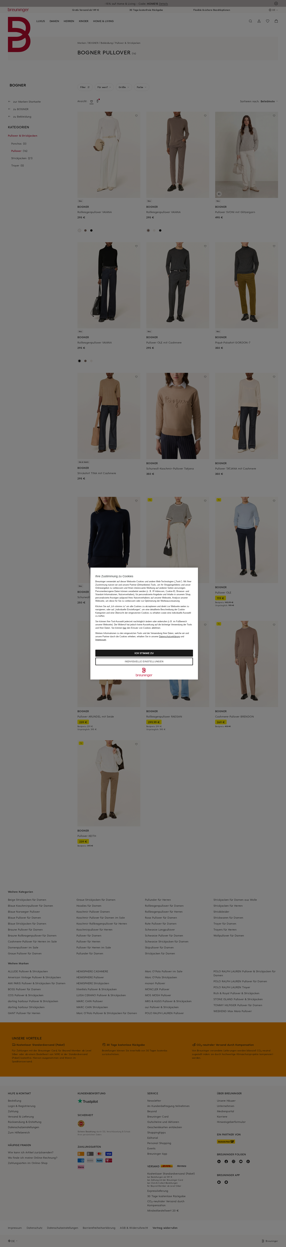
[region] (144, 624)
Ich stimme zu (144, 653)
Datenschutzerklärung (169, 636)
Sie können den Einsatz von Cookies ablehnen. (136, 627)
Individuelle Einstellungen (144, 661)
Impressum (100, 639)
